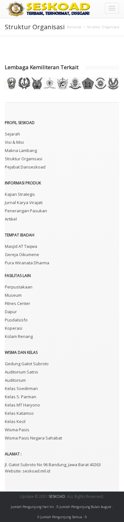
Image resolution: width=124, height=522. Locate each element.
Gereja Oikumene (22, 254)
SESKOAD (57, 496)
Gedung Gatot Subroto (27, 364)
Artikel (11, 219)
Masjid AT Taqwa (21, 246)
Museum (13, 295)
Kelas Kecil (15, 421)
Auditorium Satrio (21, 372)
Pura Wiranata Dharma (27, 263)
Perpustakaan (18, 287)
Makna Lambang (21, 150)
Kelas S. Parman (20, 397)
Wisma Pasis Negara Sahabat (33, 438)
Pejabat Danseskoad (25, 167)
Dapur (11, 311)
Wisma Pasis (17, 430)
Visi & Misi (14, 142)
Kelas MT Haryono (22, 405)
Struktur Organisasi (103, 26)
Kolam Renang (19, 336)
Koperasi (13, 328)
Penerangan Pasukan (26, 211)
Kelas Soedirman (21, 388)
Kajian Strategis (20, 194)
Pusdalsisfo (16, 320)
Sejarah (12, 134)
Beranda (74, 26)
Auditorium (15, 380)
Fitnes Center (17, 303)
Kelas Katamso (19, 413)
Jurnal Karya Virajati (24, 202)
